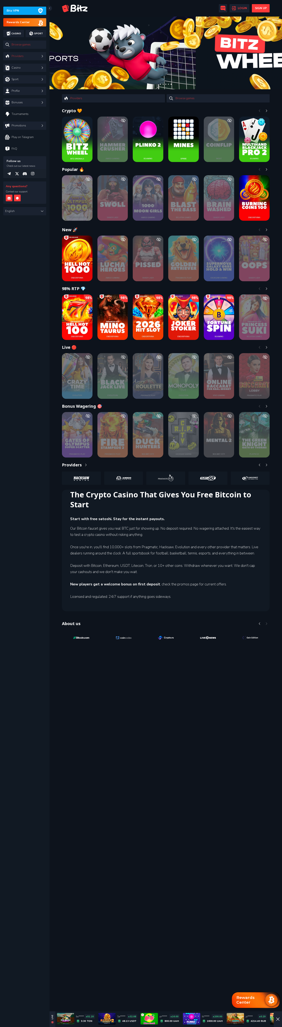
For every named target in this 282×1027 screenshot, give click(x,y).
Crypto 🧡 (72, 110)
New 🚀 (70, 229)
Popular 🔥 (73, 169)
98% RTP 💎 (74, 288)
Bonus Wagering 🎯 (82, 406)
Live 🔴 (69, 347)
